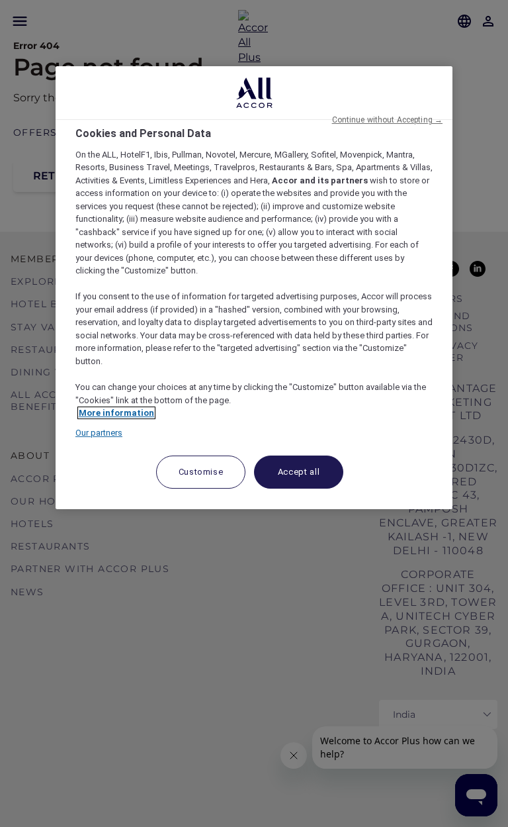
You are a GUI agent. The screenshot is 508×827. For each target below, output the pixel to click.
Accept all (299, 472)
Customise (201, 472)
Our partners (98, 433)
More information (116, 413)
